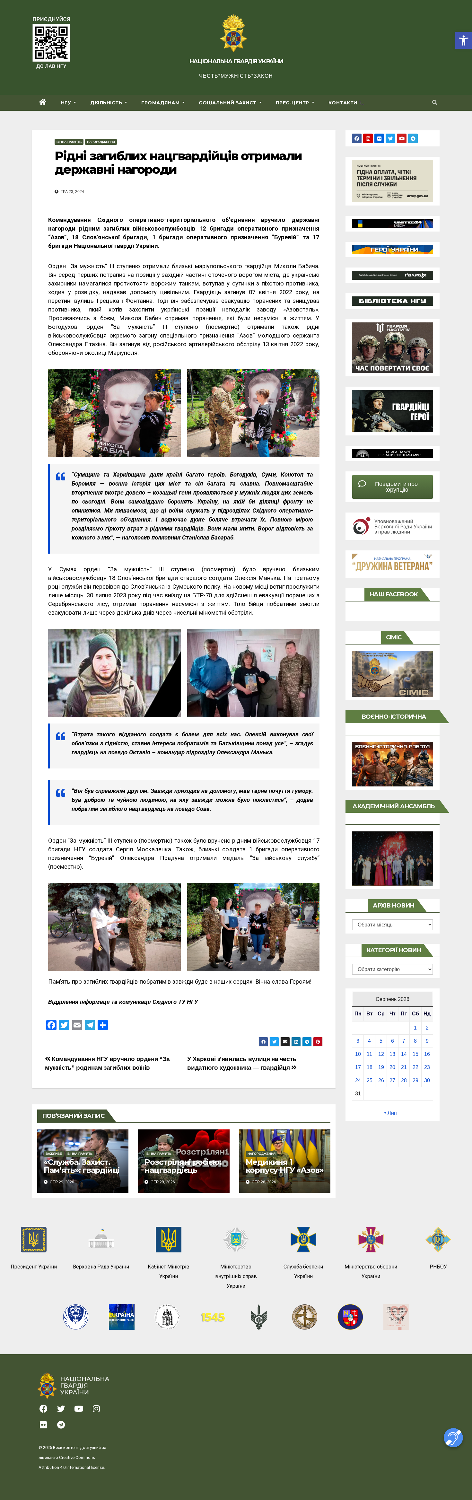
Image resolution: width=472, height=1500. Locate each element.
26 (381, 1080)
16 (427, 1054)
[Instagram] (368, 138)
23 (427, 1067)
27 (392, 1080)
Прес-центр (293, 103)
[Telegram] (413, 138)
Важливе (54, 1153)
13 (392, 1054)
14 (404, 1054)
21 (404, 1067)
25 (369, 1080)
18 (369, 1067)
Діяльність (107, 103)
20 (392, 1067)
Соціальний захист (228, 103)
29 (415, 1080)
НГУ (67, 103)
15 (415, 1054)
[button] (463, 40)
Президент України (34, 1267)
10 (358, 1054)
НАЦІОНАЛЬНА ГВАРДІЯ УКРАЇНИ (236, 61)
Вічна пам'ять (69, 142)
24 (358, 1080)
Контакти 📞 (346, 103)
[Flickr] (379, 138)
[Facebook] (357, 138)
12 (381, 1054)
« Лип (390, 1113)
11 (369, 1054)
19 (381, 1067)
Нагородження (101, 142)
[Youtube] (401, 138)
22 (415, 1067)
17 (358, 1067)
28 (404, 1080)
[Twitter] (390, 138)
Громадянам (161, 103)
